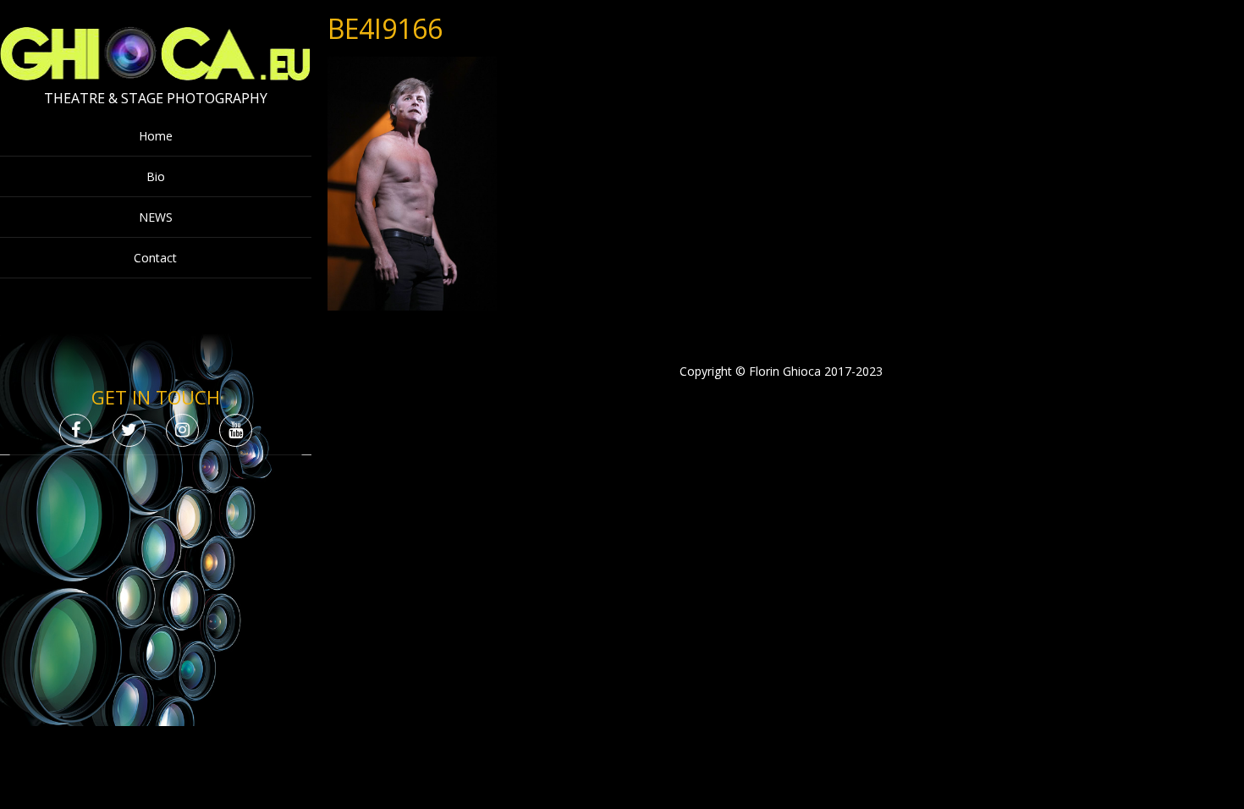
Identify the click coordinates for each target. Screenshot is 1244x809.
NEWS (156, 217)
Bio (155, 176)
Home (156, 136)
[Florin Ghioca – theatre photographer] (155, 77)
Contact (155, 258)
